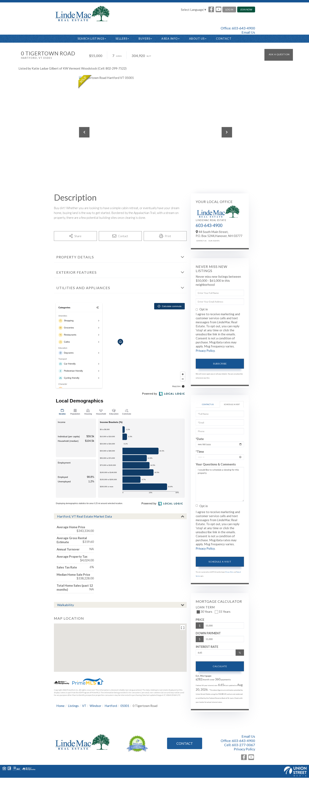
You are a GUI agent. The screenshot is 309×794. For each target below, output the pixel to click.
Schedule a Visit (232, 404)
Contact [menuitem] (224, 38)
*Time (200, 451)
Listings (73, 706)
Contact (184, 743)
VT (84, 706)
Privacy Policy (205, 350)
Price (200, 619)
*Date (200, 439)
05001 (124, 706)
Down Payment (208, 633)
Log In (229, 9)
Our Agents (214, 241)
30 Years (206, 611)
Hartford (111, 706)
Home (60, 706)
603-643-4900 (243, 28)
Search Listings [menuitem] (91, 38)
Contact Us (201, 241)
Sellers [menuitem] (121, 38)
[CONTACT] (278, 55)
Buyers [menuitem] (144, 38)
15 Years (224, 611)
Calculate (220, 666)
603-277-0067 (243, 745)
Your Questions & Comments (216, 464)
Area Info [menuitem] (169, 38)
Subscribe (220, 363)
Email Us (248, 32)
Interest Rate (207, 646)
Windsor (95, 706)
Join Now (246, 9)
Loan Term (205, 607)
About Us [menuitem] (197, 38)
